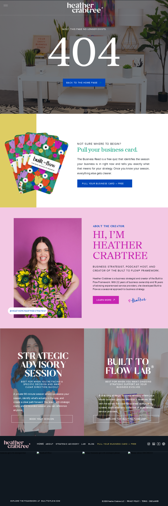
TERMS (144, 501)
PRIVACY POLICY (133, 501)
